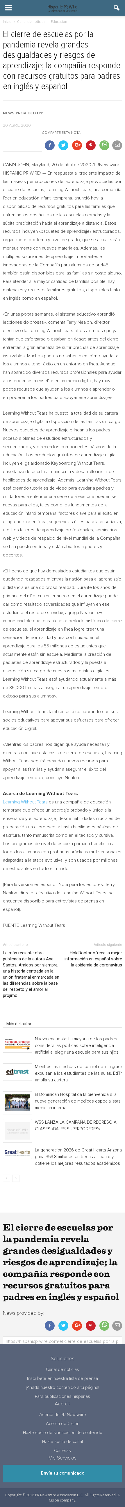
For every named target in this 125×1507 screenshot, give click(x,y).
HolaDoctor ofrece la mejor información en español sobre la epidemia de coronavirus (93, 959)
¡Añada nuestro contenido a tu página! (62, 1387)
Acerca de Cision (62, 1424)
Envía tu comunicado (62, 1473)
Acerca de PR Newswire (62, 1415)
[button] (117, 8)
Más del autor (18, 1023)
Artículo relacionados (25, 1015)
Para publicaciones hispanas (62, 1396)
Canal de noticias (62, 1369)
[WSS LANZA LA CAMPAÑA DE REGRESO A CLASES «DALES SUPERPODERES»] (17, 1131)
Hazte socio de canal (62, 1442)
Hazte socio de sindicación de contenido (62, 1433)
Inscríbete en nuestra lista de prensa (62, 1378)
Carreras (62, 1451)
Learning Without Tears (25, 802)
